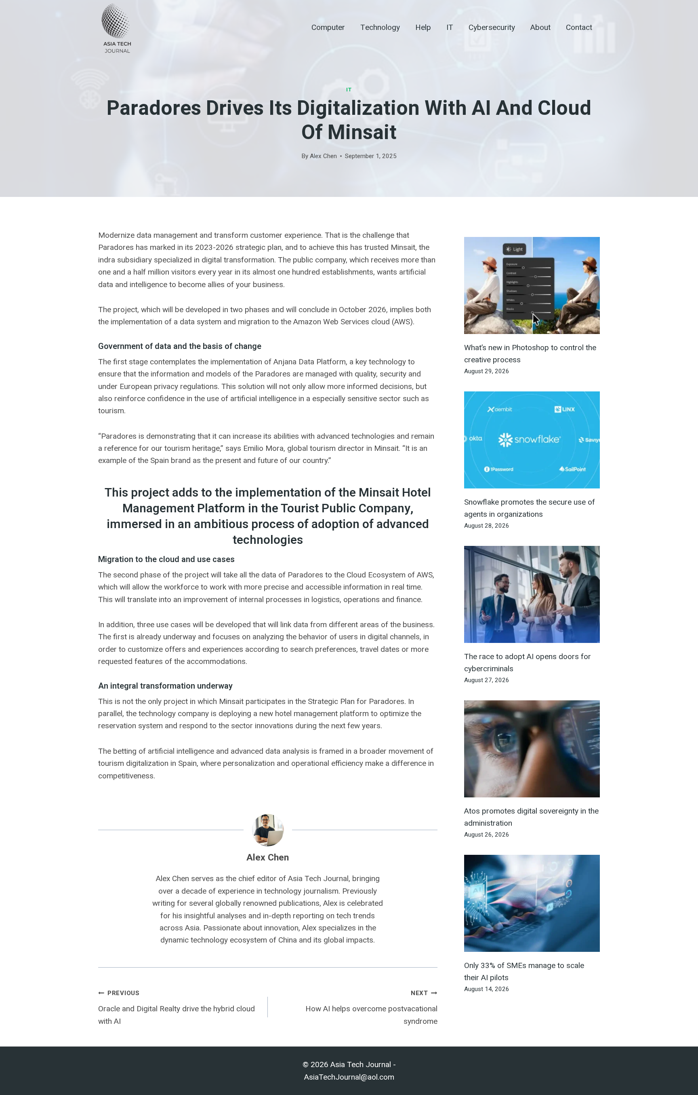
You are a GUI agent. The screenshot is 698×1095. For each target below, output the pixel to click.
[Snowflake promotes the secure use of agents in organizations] (532, 439)
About (540, 27)
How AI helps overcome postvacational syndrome (371, 1007)
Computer (328, 27)
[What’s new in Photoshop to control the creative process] (532, 285)
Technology (380, 27)
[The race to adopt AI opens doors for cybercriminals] (532, 594)
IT (449, 27)
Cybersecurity (492, 27)
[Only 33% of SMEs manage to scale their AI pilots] (532, 903)
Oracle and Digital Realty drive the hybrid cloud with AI (176, 1007)
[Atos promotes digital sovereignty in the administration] (532, 748)
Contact (579, 27)
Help (423, 27)
